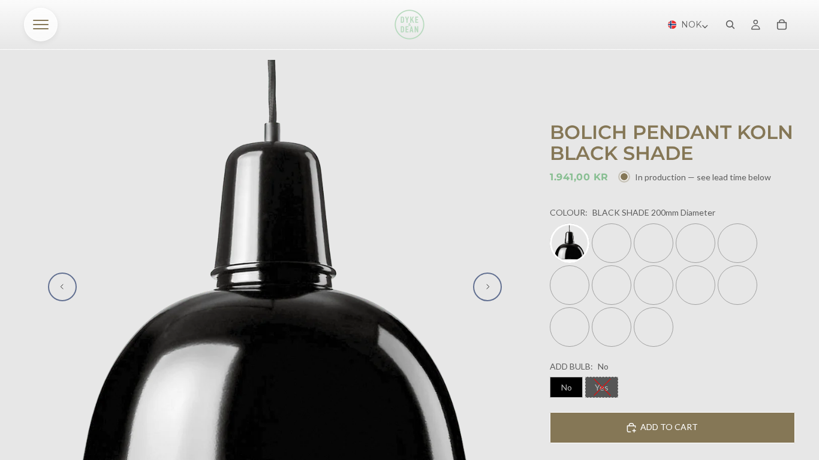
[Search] (730, 24)
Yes (602, 387)
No (566, 387)
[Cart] (782, 24)
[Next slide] (487, 287)
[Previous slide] (62, 287)
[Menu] (41, 24)
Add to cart (669, 427)
